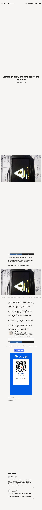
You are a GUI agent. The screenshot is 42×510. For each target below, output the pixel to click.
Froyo (17, 398)
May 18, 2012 (13, 491)
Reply (33, 487)
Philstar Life (21, 334)
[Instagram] (11, 338)
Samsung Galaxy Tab (20, 257)
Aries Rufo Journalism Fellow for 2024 (19, 335)
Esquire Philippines (25, 334)
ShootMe (29, 325)
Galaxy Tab (20, 398)
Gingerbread (24, 398)
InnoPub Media (30, 336)
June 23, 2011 (13, 477)
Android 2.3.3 (13, 398)
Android (10, 397)
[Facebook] (8, 338)
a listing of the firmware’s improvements (21, 265)
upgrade (11, 400)
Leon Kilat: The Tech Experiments (8, 3)
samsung (28, 398)
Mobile (13, 397)
